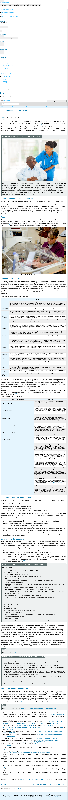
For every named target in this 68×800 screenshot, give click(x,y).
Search (3, 104)
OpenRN (24, 118)
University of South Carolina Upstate (35, 106)
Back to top (3, 784)
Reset (2, 36)
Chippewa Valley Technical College (13, 118)
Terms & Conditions (55, 796)
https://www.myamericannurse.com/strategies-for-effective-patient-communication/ (24, 749)
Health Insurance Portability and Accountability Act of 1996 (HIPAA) (38, 708)
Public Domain (54, 723)
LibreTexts (31, 725)
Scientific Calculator (7, 71)
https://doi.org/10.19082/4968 (55, 714)
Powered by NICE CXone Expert (20, 794)
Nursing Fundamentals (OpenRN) (54, 106)
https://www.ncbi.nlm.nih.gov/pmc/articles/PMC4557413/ (25, 718)
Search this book (3, 22)
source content (43, 779)
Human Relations (22, 725)
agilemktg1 (43, 723)
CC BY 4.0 (59, 777)
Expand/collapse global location (66, 106)
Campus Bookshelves (18, 106)
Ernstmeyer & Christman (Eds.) (26, 779)
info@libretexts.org (25, 798)
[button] (5, 81)
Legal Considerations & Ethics (26, 701)
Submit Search (4, 26)
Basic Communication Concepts (56, 482)
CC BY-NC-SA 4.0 (50, 725)
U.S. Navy (61, 727)
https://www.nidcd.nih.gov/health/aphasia (14, 767)
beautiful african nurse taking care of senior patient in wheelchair (20, 723)
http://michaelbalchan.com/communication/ (46, 738)
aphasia (14, 652)
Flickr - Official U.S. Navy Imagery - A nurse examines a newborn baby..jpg (22, 727)
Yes (16, 788)
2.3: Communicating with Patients (15, 777)
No (20, 788)
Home (7, 106)
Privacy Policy (48, 796)
